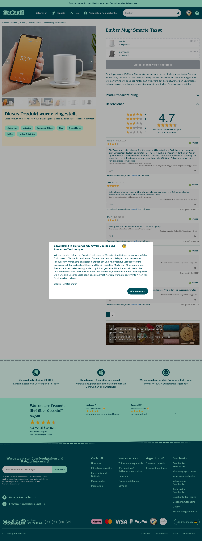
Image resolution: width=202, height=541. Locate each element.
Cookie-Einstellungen (65, 284)
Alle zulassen (137, 291)
